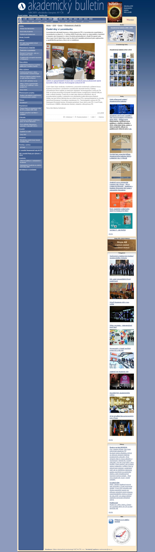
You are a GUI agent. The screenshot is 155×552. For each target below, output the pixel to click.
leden (25, 21)
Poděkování (114, 503)
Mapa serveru (33, 15)
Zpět (93, 117)
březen (36, 21)
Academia (22, 158)
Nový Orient (23, 89)
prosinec (86, 21)
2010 (60, 19)
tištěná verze (123, 119)
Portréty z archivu (25, 145)
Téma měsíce (23, 62)
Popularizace (23, 105)
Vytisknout (69, 117)
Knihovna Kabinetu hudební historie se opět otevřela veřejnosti (30, 77)
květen (49, 21)
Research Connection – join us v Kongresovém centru (29, 53)
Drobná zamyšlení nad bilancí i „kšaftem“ (29, 113)
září (68, 21)
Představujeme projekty (26, 93)
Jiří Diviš (22, 147)
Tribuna (21, 100)
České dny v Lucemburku (27, 50)
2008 (50, 19)
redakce (31, 19)
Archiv (111, 234)
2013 (75, 19)
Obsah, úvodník (24, 37)
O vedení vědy (115, 483)
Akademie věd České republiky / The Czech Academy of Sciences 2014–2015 (121, 117)
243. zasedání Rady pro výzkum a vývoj (29, 154)
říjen (72, 21)
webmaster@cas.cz (105, 549)
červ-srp (62, 21)
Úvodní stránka (23, 15)
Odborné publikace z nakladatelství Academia (30, 161)
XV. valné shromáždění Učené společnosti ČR (29, 43)
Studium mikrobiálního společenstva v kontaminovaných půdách (30, 96)
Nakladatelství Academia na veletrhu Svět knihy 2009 (30, 166)
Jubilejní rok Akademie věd (119, 372)
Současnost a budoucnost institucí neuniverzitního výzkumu (121, 257)
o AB (25, 19)
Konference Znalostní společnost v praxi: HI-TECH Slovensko (30, 120)
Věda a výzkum (24, 69)
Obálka (21, 26)
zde (130, 129)
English (131, 20)
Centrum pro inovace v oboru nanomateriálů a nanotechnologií (29, 72)
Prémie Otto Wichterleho (27, 28)
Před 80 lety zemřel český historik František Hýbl (30, 140)
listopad (78, 21)
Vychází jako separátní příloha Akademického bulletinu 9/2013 (120, 155)
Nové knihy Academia (26, 31)
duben (43, 21)
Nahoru (101, 117)
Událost (21, 40)
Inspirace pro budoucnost (27, 34)
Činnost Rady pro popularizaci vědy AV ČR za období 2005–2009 (30, 109)
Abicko (48, 25)
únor (30, 21)
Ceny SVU (23, 134)
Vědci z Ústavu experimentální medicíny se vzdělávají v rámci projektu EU (29, 85)
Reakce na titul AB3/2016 (118, 447)
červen (55, 21)
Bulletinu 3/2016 (122, 465)
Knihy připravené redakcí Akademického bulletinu (118, 100)
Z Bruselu (22, 117)
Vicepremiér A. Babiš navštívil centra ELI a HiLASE (120, 349)
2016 (91, 19)
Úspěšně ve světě (25, 131)
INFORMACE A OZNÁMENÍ (27, 170)
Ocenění (22, 129)
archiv (45, 19)
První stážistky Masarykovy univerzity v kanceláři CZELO (28, 125)
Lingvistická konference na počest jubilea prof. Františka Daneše (30, 65)
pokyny (38, 19)
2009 (55, 19)
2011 (65, 19)
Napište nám (43, 15)
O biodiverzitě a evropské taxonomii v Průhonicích (30, 58)
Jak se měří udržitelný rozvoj (28, 81)
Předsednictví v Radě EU (27, 47)
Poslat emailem (82, 117)
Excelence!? (23, 102)
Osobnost (22, 137)
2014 (80, 19)
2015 (85, 19)
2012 (70, 19)
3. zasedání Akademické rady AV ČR (30, 150)
